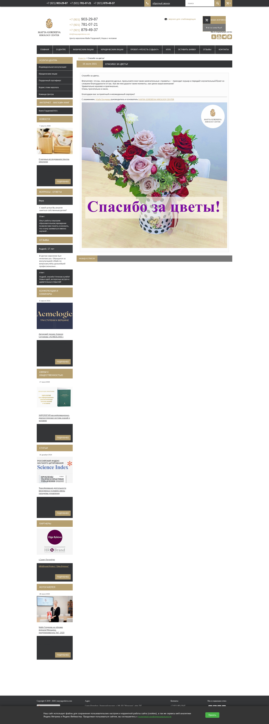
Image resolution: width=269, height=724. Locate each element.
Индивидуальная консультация (52, 67)
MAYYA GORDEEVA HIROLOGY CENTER (156, 99)
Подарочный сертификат (50, 80)
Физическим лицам (83, 49)
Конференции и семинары (48, 292)
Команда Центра (46, 94)
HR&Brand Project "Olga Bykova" (54, 566)
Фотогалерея (47, 587)
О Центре (61, 49)
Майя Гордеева (103, 99)
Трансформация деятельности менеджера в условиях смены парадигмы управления (52, 491)
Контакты (224, 49)
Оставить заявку (187, 49)
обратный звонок (161, 3)
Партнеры (45, 523)
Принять (212, 715)
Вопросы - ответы (50, 192)
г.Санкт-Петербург (47, 560)
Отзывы (207, 49)
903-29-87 (83, 19)
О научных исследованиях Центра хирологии (54, 160)
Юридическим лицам (112, 49)
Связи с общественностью (51, 373)
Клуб (168, 49)
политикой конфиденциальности (154, 716)
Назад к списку (87, 258)
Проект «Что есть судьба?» (144, 49)
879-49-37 (83, 30)
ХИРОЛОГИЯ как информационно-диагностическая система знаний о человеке (54, 418)
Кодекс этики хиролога (49, 87)
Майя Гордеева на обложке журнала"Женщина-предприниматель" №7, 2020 (51, 630)
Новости (44, 119)
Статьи (43, 448)
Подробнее (63, 181)
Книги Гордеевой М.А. (48, 111)
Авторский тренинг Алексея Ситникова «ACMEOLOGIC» (51, 335)
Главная (44, 49)
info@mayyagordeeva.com (79, 34)
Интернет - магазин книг (55, 102)
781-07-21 (83, 24)
